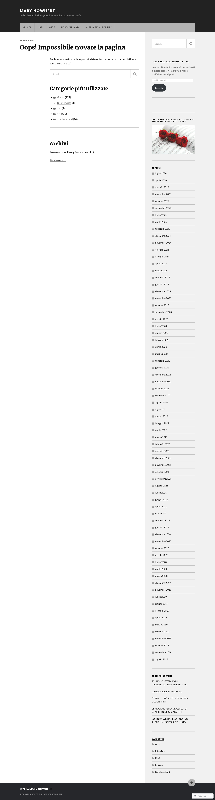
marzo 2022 (161, 437)
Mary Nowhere (37, 10)
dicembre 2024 (163, 235)
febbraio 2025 (162, 228)
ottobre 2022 (162, 388)
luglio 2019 (161, 596)
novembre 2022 (163, 381)
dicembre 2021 (163, 457)
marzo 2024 (161, 270)
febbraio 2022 (162, 444)
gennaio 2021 (162, 527)
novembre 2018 (163, 638)
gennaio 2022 (162, 450)
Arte (52, 27)
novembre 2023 (163, 298)
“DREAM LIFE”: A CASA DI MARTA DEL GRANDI (170, 700)
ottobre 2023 (162, 305)
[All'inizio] (191, 782)
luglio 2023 (161, 326)
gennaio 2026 (162, 187)
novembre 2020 (163, 541)
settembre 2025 (163, 207)
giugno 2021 (161, 499)
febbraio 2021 (162, 520)
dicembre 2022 (163, 374)
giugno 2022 (161, 416)
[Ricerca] (134, 73)
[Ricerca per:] (94, 73)
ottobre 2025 (162, 201)
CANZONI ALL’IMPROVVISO (167, 691)
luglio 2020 (161, 562)
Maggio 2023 (162, 339)
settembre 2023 (163, 312)
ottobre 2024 (162, 249)
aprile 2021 (161, 506)
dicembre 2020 (163, 534)
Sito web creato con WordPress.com (41, 794)
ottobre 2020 (162, 548)
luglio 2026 (161, 173)
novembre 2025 (163, 194)
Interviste (65, 102)
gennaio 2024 (162, 284)
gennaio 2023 (162, 367)
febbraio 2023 (162, 360)
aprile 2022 (161, 430)
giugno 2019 (161, 603)
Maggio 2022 (162, 423)
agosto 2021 (161, 485)
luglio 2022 (161, 409)
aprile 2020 (161, 568)
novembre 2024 (163, 242)
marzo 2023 (161, 353)
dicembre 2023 (163, 291)
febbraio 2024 (162, 277)
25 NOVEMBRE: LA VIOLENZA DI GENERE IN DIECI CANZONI (169, 710)
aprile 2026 (161, 180)
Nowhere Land (70, 27)
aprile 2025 (161, 221)
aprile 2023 (161, 346)
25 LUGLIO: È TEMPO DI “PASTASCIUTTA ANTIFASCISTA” (169, 683)
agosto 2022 (161, 402)
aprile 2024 (161, 263)
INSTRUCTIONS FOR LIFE (98, 27)
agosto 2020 (161, 555)
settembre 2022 (163, 395)
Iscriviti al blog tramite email (170, 61)
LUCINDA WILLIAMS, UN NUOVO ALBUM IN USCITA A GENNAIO (170, 720)
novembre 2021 (163, 464)
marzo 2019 (161, 624)
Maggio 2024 (162, 256)
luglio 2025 (161, 215)
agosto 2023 (161, 319)
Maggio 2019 (162, 610)
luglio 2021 (161, 492)
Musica (27, 27)
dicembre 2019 (163, 582)
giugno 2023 (161, 332)
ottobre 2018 (162, 645)
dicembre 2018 (163, 631)
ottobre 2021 (162, 471)
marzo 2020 (161, 575)
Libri (40, 27)
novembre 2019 (163, 589)
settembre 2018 (163, 652)
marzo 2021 (161, 513)
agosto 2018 (161, 659)
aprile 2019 (161, 617)
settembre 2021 (163, 478)
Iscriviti (159, 87)
